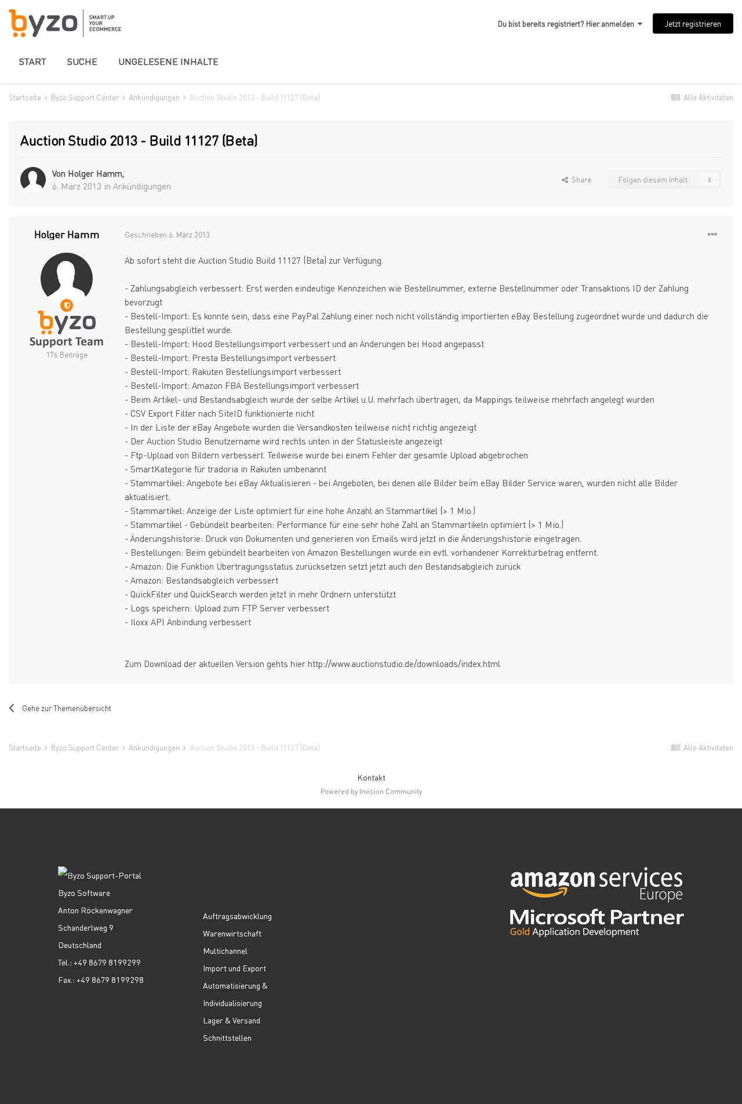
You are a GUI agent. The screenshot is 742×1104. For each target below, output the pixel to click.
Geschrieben (167, 234)
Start (32, 61)
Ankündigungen (142, 186)
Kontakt (371, 777)
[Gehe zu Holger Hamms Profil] (33, 179)
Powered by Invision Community (371, 791)
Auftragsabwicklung (237, 915)
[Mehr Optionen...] (712, 235)
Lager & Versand (231, 1020)
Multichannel (225, 950)
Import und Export (234, 968)
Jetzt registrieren (693, 23)
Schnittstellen (227, 1037)
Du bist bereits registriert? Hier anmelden (568, 23)
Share (579, 179)
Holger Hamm (95, 173)
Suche (82, 61)
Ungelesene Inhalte (168, 61)
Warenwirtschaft (232, 933)
